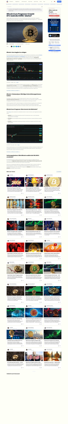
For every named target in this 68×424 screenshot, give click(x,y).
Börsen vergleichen (34, 220)
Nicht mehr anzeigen (34, 222)
